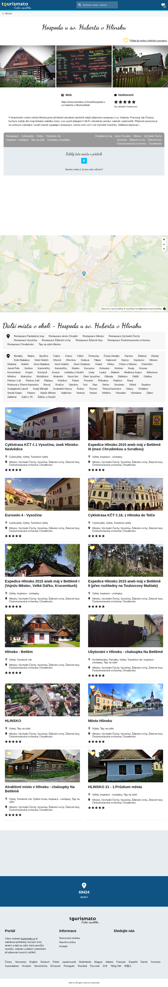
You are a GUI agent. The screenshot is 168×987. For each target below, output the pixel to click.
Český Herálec (112, 356)
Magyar (98, 962)
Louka (102, 372)
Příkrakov (103, 380)
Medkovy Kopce (133, 372)
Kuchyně (42, 372)
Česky (8, 962)
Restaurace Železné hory (89, 340)
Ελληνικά (55, 966)
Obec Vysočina (91, 376)
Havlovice (139, 360)
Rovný (47, 384)
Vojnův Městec (48, 392)
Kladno (75, 368)
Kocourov (89, 368)
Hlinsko (137, 136)
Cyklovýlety (27, 136)
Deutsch (45, 962)
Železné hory (155, 140)
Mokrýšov (26, 376)
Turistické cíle (53, 136)
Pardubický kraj (103, 136)
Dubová (85, 360)
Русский (94, 966)
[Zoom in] (164, 239)
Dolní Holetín (41, 360)
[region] (84, 273)
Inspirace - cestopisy (17, 140)
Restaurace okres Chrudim (63, 336)
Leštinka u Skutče (74, 372)
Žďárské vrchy (137, 140)
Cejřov (56, 356)
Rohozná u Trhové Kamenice (23, 384)
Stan (94, 384)
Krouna (143, 368)
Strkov (105, 384)
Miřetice (11, 376)
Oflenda (109, 376)
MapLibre (105, 309)
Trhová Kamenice (111, 388)
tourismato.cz (28, 938)
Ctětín (80, 356)
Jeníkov (28, 368)
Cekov (68, 356)
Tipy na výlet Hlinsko (50, 344)
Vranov (93, 392)
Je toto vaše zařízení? (92, 169)
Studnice (146, 384)
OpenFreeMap (117, 309)
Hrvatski (26, 966)
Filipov (97, 360)
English (33, 962)
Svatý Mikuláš (40, 388)
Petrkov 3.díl (32, 380)
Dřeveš (57, 360)
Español (133, 962)
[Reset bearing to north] (164, 249)
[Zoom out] (164, 244)
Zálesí (150, 392)
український (69, 962)
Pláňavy (48, 380)
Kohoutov (104, 368)
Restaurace (12, 136)
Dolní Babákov (22, 360)
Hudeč (98, 364)
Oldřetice (122, 376)
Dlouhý (155, 356)
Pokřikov (62, 380)
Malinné (115, 372)
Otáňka (148, 376)
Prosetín (88, 380)
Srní (85, 384)
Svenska (155, 962)
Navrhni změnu (72, 169)
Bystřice (43, 356)
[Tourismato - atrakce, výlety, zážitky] (16, 6)
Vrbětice (106, 392)
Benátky (18, 356)
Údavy (129, 388)
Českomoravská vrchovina (131, 143)
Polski (56, 962)
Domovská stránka (69, 938)
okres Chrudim (123, 136)
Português (69, 966)
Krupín (29, 372)
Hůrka (110, 364)
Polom (75, 380)
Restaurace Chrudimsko (20, 344)
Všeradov (121, 392)
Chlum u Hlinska (127, 364)
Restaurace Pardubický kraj (29, 336)
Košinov (119, 368)
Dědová (142, 356)
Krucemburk (14, 372)
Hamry (125, 360)
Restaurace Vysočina (25, 340)
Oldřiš (135, 376)
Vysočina (122, 140)
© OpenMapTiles (131, 309)
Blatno (31, 356)
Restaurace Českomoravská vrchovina (129, 340)
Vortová (80, 392)
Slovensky (20, 962)
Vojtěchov (66, 392)
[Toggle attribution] (164, 309)
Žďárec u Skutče (47, 397)
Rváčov (59, 384)
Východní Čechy (153, 136)
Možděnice (42, 376)
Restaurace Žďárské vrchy (56, 340)
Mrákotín (58, 376)
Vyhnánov (136, 392)
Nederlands (85, 962)
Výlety (40, 136)
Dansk (144, 962)
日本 (105, 966)
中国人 (128, 966)
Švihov (80, 388)
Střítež (132, 384)
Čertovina (93, 356)
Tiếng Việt (116, 966)
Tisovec (93, 388)
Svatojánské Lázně (17, 388)
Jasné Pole (13, 368)
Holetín (25, 364)
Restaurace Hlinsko (93, 336)
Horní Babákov (42, 364)
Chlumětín (146, 364)
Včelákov (143, 388)
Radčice (117, 380)
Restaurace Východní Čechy (124, 336)
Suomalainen (12, 966)
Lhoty (91, 372)
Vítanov (31, 392)
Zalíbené (12, 397)
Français (121, 962)
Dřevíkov (71, 360)
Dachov (129, 356)
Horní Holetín (62, 364)
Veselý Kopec (14, 392)
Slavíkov (73, 384)
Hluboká (11, 364)
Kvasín (56, 372)
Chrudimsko (155, 143)
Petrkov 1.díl (14, 380)
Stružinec (119, 384)
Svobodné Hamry (62, 388)
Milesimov (152, 372)
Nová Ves (73, 376)
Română (82, 966)
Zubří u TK (27, 397)
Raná (130, 380)
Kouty (131, 368)
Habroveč (111, 360)
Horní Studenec (82, 364)
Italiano (109, 962)
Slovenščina (40, 966)
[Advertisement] (84, 202)
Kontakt (63, 946)
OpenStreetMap (155, 309)
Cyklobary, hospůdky (58, 140)
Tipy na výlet (38, 140)
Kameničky (44, 368)
